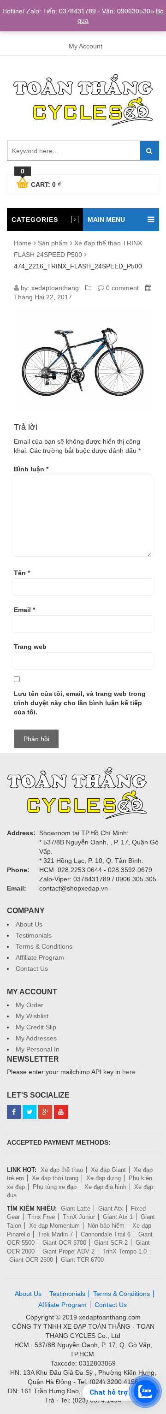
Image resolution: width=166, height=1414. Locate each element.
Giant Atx (110, 1208)
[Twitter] (29, 1112)
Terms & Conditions (44, 946)
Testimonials (34, 935)
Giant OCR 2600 (31, 1259)
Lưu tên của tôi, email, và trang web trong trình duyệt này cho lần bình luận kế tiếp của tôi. (80, 703)
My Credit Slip (36, 1027)
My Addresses (36, 1038)
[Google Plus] (45, 1112)
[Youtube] (61, 1112)
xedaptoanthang (55, 287)
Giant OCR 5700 (64, 1242)
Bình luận (31, 469)
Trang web (30, 646)
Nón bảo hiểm (106, 1225)
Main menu (106, 219)
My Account (85, 46)
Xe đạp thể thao (62, 1169)
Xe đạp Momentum (54, 1225)
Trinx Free (41, 1216)
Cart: (41, 183)
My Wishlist (32, 1016)
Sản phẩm (53, 243)
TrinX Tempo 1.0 (124, 1251)
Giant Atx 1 (118, 1216)
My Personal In (37, 1049)
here (129, 1071)
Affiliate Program (40, 957)
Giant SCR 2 (111, 1242)
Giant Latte (75, 1208)
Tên (22, 572)
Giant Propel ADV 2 (68, 1251)
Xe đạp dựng (103, 1178)
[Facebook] (14, 1112)
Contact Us (32, 968)
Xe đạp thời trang (55, 1178)
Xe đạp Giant (108, 1169)
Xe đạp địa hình (105, 1186)
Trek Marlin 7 (55, 1234)
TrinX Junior (79, 1216)
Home (22, 243)
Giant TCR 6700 (82, 1259)
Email (24, 609)
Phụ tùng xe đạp (55, 1186)
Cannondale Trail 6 (105, 1234)
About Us (29, 924)
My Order (29, 1005)
